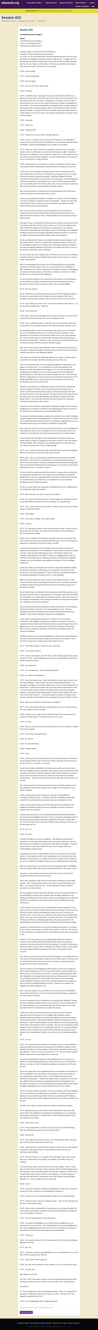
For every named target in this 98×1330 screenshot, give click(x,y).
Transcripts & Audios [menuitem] (34, 3)
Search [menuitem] (92, 3)
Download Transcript (26, 1312)
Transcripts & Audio (23, 1323)
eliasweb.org (10, 2)
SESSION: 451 (41, 21)
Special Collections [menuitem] (82, 6)
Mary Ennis (44, 1326)
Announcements (35, 1323)
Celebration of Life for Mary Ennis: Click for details (55, 11)
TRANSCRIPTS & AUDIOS (9, 21)
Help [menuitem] (93, 6)
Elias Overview (57, 1323)
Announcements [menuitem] (51, 3)
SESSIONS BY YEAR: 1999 (27, 21)
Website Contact (65, 1326)
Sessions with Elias (46, 1323)
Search (65, 1323)
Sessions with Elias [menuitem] (66, 3)
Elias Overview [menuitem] (81, 3)
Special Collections (74, 1323)
